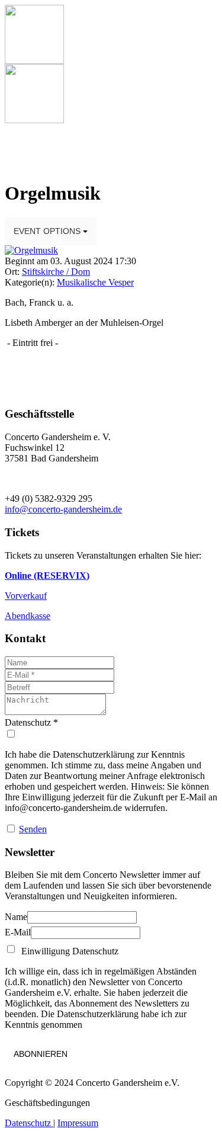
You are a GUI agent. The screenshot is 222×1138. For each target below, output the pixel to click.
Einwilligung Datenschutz (67, 951)
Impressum (77, 1123)
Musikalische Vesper (95, 282)
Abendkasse (27, 616)
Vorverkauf (26, 596)
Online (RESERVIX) (47, 575)
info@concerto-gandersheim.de (63, 509)
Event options (48, 231)
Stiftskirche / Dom (56, 272)
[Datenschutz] (111, 734)
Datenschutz (29, 1123)
